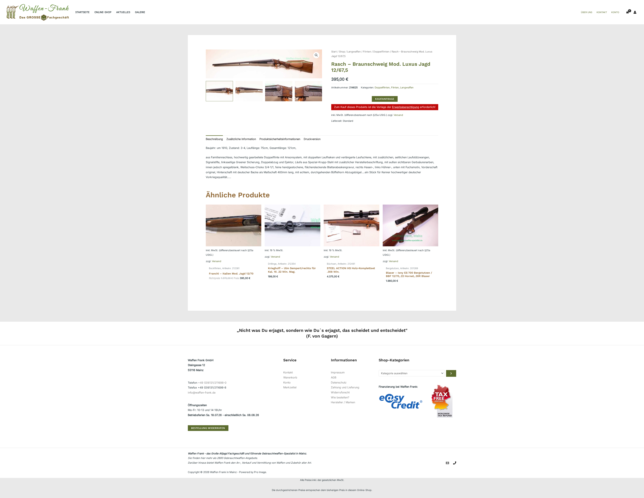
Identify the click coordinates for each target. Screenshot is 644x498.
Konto (287, 382)
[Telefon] (454, 462)
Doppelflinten (381, 51)
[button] (316, 55)
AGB (333, 377)
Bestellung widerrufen (208, 428)
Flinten (367, 51)
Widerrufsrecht (340, 392)
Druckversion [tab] (312, 139)
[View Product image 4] (308, 91)
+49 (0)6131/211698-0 (212, 382)
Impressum (338, 372)
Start (334, 51)
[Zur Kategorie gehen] (451, 373)
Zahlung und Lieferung (345, 387)
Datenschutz (338, 382)
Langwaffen (354, 51)
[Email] (447, 462)
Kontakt (288, 372)
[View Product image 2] (249, 91)
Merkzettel (290, 387)
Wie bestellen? (340, 397)
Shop (342, 51)
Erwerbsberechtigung (405, 107)
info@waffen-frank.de (202, 392)
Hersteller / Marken (343, 402)
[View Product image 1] (219, 91)
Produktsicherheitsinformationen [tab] (279, 139)
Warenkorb (290, 377)
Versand (398, 115)
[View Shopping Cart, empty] (627, 12)
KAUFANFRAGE (384, 98)
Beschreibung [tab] (214, 139)
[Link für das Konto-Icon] (634, 12)
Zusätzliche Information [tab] (241, 139)
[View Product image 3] (278, 91)
